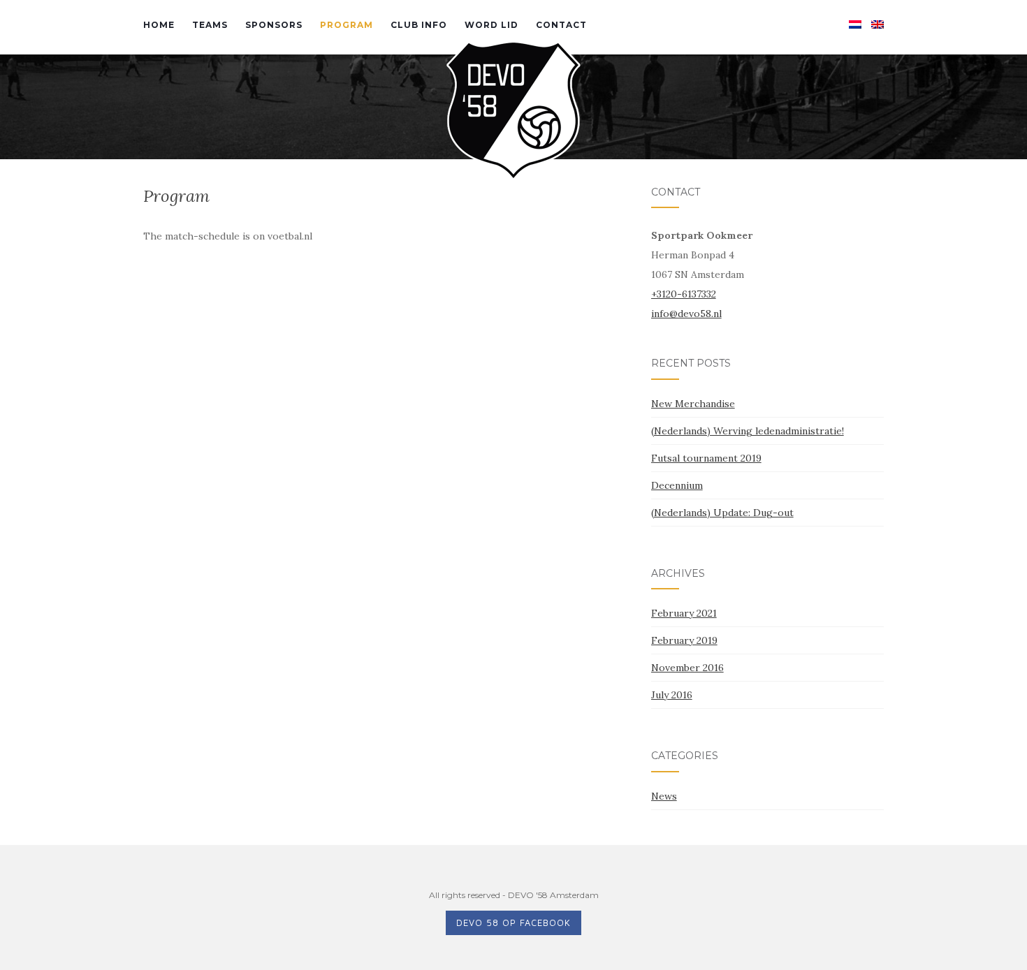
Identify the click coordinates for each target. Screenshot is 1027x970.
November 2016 (687, 667)
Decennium (677, 485)
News (664, 796)
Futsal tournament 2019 (706, 458)
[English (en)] (877, 23)
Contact (561, 25)
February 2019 (684, 640)
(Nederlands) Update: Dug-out (722, 512)
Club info (419, 25)
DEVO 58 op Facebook (513, 922)
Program (346, 25)
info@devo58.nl (686, 313)
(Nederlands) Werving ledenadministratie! (747, 431)
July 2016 (671, 695)
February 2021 (684, 613)
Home (159, 25)
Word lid (491, 25)
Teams (210, 25)
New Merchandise (693, 403)
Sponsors (274, 25)
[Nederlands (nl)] (855, 23)
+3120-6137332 (683, 294)
